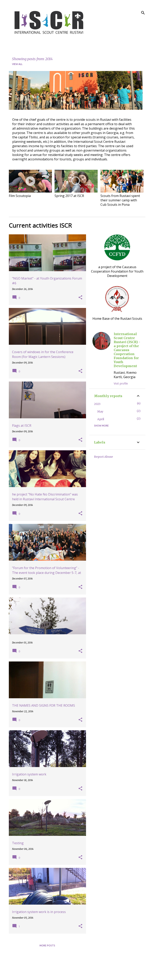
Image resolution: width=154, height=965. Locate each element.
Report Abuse (103, 457)
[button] (80, 297)
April (100, 419)
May (100, 411)
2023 (97, 404)
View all (17, 64)
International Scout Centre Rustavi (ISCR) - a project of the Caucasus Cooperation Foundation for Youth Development (127, 350)
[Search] (143, 13)
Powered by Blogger (79, 959)
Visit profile (121, 383)
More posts (47, 945)
